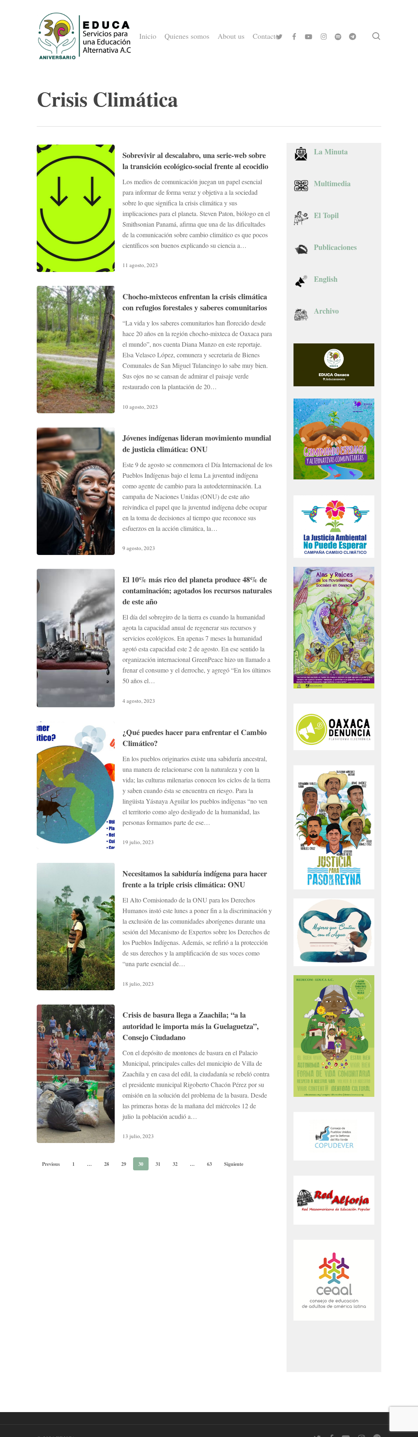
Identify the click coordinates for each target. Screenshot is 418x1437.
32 (175, 1164)
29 (123, 1164)
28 (106, 1164)
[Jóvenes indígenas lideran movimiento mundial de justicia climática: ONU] (76, 491)
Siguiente (233, 1164)
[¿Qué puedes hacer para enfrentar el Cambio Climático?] (76, 785)
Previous (51, 1164)
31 (158, 1164)
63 (209, 1164)
